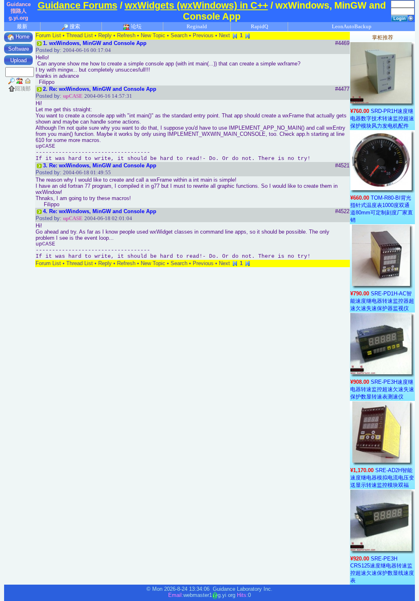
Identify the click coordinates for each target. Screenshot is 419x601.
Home (21, 37)
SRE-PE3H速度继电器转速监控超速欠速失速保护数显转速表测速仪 (382, 389)
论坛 (136, 26)
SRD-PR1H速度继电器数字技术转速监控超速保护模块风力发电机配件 (382, 118)
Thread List (79, 35)
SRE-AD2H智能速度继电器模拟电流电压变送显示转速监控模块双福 (382, 477)
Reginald (197, 26)
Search (179, 35)
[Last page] (247, 35)
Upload (18, 60)
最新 (22, 26)
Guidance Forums (77, 5)
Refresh (126, 35)
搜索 (74, 26)
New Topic (153, 35)
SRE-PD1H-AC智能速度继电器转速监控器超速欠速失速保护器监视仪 (382, 300)
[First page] (235, 35)
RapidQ (259, 26)
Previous (203, 35)
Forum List (48, 35)
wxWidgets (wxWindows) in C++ (196, 5)
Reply (105, 35)
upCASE (73, 96)
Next (224, 35)
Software (18, 49)
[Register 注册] (411, 17)
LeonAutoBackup (352, 26)
